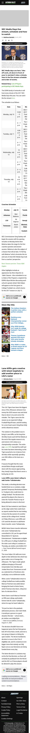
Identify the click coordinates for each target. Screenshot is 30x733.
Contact (4, 701)
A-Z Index (19, 713)
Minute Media (10, 723)
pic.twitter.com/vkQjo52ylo (10, 618)
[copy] (12, 40)
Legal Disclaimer (21, 710)
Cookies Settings (6, 719)
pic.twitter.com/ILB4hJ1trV (17, 546)
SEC (8, 356)
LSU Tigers (9, 685)
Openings (19, 698)
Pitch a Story (20, 704)
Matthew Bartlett (9, 37)
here (13, 98)
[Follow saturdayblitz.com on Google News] (24, 297)
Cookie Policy (5, 710)
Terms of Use (20, 707)
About (3, 698)
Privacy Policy (5, 707)
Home (3, 356)
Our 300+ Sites (21, 701)
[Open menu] (3, 3)
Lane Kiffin (8, 447)
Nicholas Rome (8, 379)
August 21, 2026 (7, 623)
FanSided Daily (6, 704)
